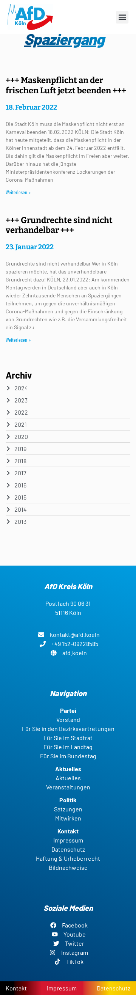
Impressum (62, 988)
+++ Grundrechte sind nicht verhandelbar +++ (59, 225)
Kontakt (16, 988)
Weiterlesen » (18, 192)
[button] (122, 17)
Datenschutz (113, 988)
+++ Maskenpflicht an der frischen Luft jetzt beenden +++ (66, 85)
